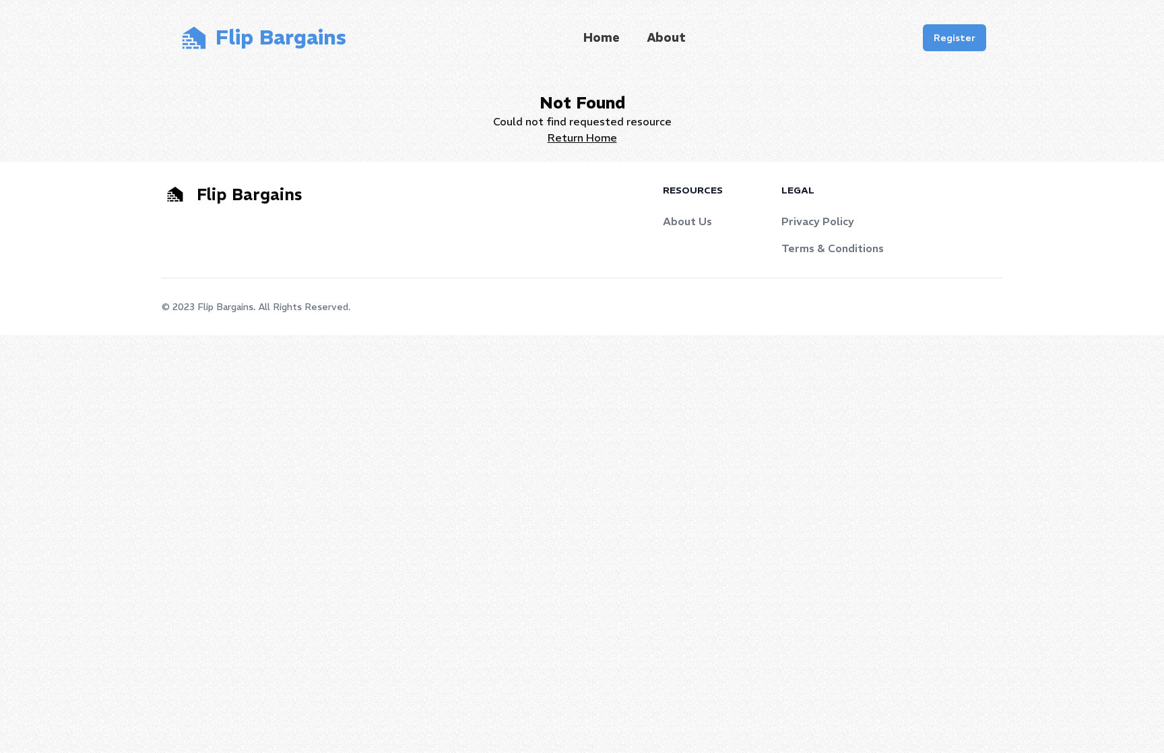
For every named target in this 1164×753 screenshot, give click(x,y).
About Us (687, 221)
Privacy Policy (817, 221)
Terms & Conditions (832, 248)
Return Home (582, 137)
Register (954, 38)
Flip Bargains (225, 307)
